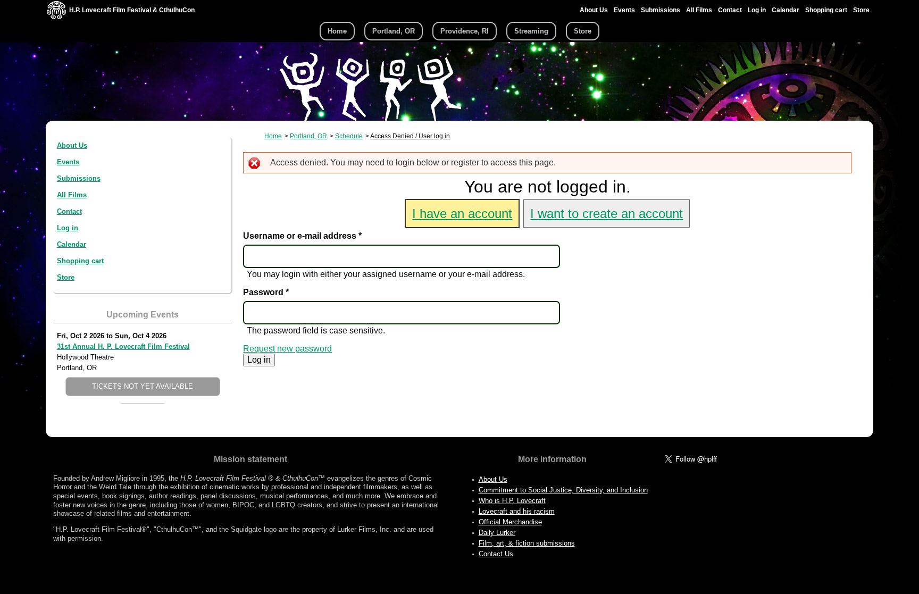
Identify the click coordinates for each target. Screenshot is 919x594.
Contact (730, 10)
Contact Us (496, 554)
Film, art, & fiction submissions (527, 543)
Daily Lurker (497, 533)
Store (861, 10)
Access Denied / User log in (410, 136)
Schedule (349, 136)
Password (266, 292)
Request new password (287, 348)
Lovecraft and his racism (517, 511)
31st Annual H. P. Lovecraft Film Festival (123, 346)
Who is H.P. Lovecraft (512, 501)
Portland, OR (393, 31)
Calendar (785, 10)
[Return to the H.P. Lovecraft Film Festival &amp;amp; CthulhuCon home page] (56, 16)
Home (337, 31)
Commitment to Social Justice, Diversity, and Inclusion (563, 490)
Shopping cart (826, 10)
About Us (594, 10)
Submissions (660, 10)
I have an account (462, 213)
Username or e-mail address (302, 235)
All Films (699, 10)
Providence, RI (464, 31)
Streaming (531, 31)
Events (624, 10)
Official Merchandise (510, 522)
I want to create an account (606, 213)
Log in (757, 10)
